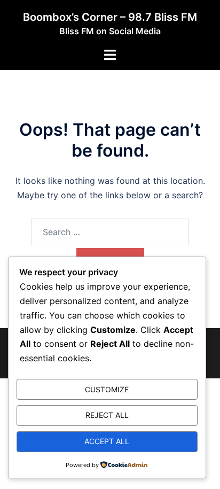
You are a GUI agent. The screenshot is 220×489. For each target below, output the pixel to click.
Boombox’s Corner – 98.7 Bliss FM (110, 17)
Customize (107, 389)
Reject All (107, 415)
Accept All (106, 441)
